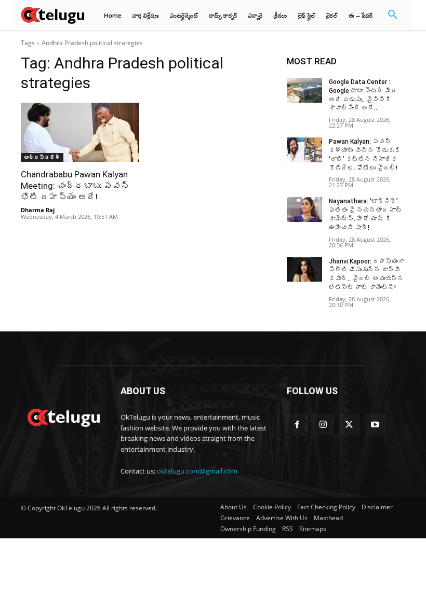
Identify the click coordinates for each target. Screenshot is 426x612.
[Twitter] (349, 424)
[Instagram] (323, 424)
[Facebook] (297, 424)
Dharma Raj (38, 210)
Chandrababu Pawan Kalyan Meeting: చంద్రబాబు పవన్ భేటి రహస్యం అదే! (75, 185)
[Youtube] (375, 424)
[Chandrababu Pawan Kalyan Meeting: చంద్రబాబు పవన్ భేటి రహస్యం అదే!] (80, 132)
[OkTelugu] (52, 15)
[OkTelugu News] (63, 416)
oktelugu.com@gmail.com (197, 471)
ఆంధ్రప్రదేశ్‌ (42, 157)
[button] (392, 15)
